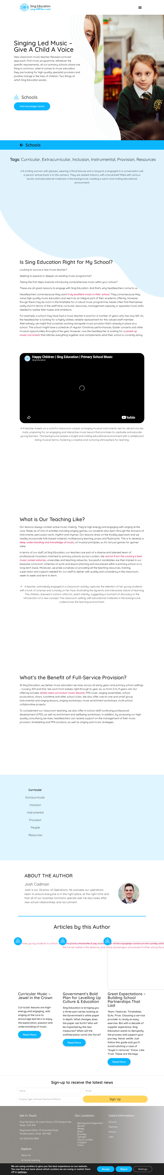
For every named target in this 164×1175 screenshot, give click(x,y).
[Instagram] (38, 1145)
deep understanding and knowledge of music (47, 542)
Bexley (80, 1128)
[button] (140, 7)
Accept (106, 1169)
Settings (142, 1169)
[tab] (35, 790)
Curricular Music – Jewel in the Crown (35, 995)
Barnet (81, 1125)
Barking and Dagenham (90, 1123)
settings (22, 1172)
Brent (80, 1131)
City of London (85, 1139)
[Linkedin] (22, 1145)
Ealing (80, 1145)
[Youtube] (30, 1145)
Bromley (81, 1134)
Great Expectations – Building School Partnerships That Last (126, 999)
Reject (123, 1169)
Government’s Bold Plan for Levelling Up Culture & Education (82, 997)
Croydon (82, 1142)
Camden (81, 1136)
